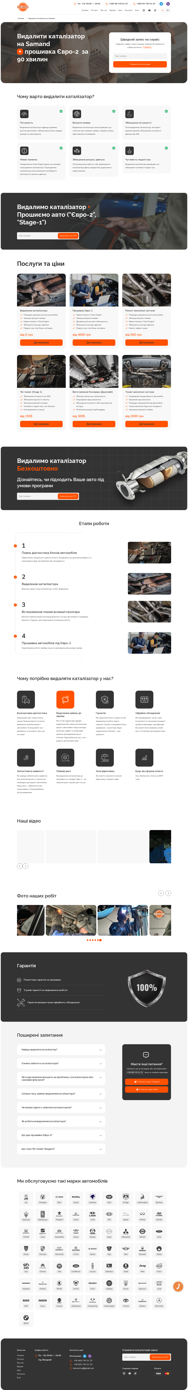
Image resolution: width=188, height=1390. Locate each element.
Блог (137, 10)
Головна (85, 10)
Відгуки (113, 10)
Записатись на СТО (68, 236)
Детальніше (41, 342)
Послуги (94, 10)
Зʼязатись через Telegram (148, 1082)
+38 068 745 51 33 (135, 1072)
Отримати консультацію (140, 64)
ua (162, 10)
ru (168, 10)
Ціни (120, 10)
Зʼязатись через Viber (148, 1089)
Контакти (129, 10)
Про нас (103, 10)
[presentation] (20, 866)
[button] (87, 940)
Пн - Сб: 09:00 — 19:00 (88, 3)
